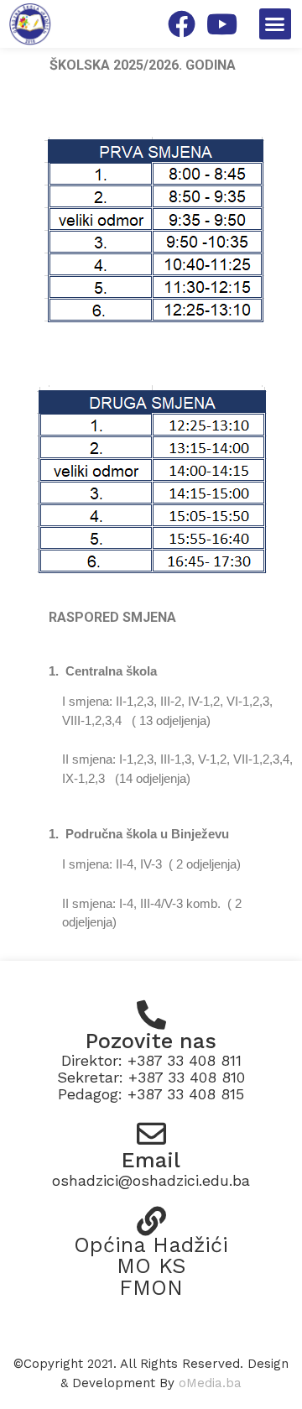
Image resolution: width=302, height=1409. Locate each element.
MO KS (151, 1266)
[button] (275, 24)
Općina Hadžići (151, 1245)
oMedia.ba (210, 1383)
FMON (151, 1288)
